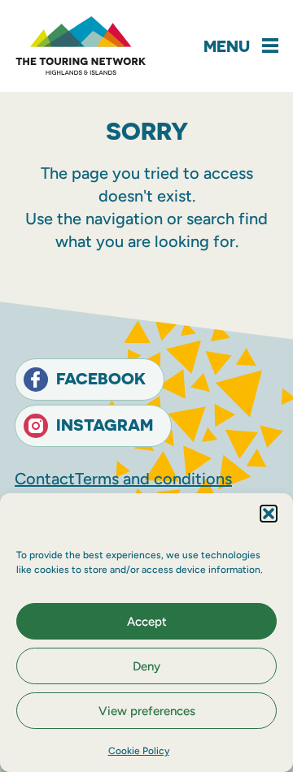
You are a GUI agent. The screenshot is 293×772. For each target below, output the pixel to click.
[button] (268, 513)
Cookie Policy (138, 751)
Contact (45, 478)
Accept (147, 621)
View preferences (146, 711)
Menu (226, 46)
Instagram (104, 424)
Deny (146, 666)
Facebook (101, 378)
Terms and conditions (153, 478)
